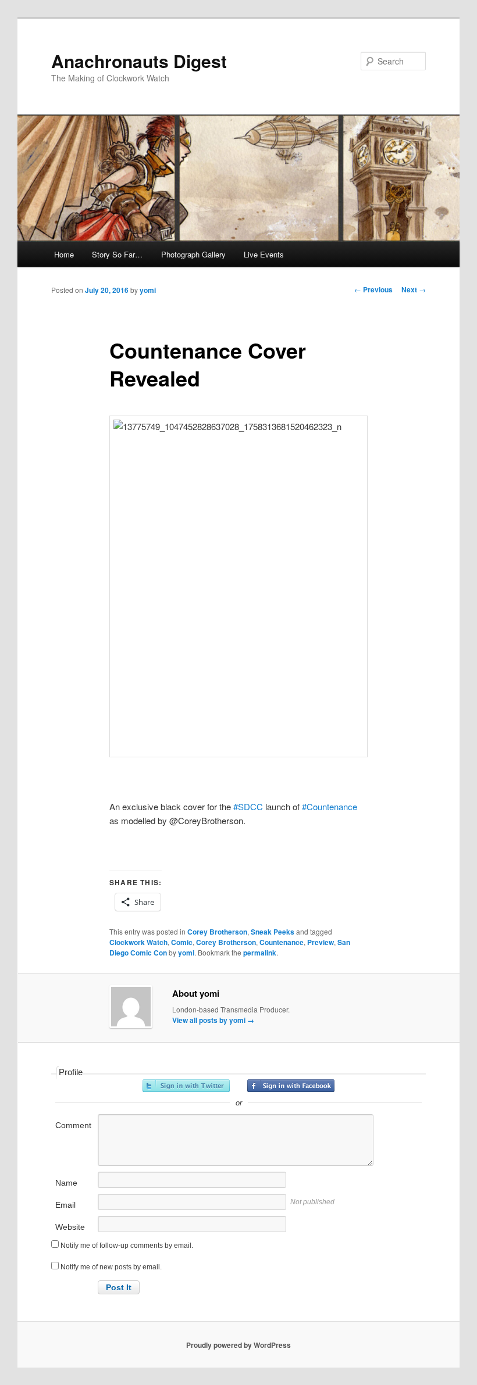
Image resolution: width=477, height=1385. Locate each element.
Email (65, 1204)
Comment (73, 1125)
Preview (320, 942)
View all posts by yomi (213, 1020)
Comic (182, 942)
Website (70, 1227)
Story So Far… (117, 254)
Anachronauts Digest (139, 60)
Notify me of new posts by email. (111, 1267)
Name (66, 1182)
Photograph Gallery (193, 254)
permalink (259, 952)
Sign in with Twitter (186, 1085)
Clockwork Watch (138, 942)
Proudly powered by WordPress (238, 1345)
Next (413, 289)
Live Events (264, 254)
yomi (148, 290)
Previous (373, 289)
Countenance (281, 942)
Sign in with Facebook (290, 1085)
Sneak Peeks (272, 931)
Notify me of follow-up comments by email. (126, 1245)
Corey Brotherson (217, 931)
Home (64, 254)
